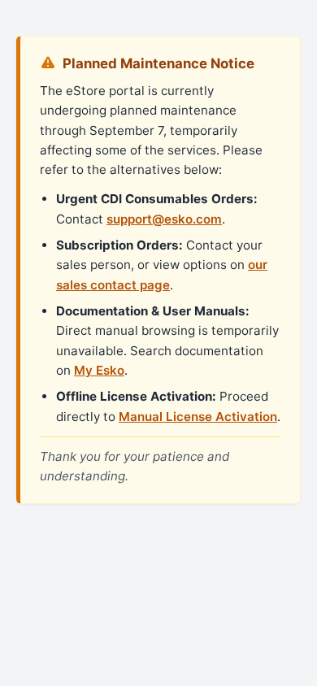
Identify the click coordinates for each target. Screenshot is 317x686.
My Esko (99, 370)
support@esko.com (164, 219)
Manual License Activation (198, 416)
